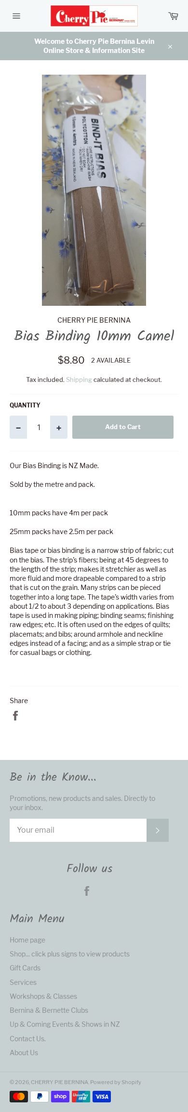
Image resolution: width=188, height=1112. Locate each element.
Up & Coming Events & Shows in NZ (65, 1024)
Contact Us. (28, 1038)
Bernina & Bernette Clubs (49, 1010)
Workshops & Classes (43, 996)
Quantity (25, 405)
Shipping (79, 379)
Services (23, 982)
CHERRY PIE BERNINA (59, 1082)
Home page (27, 940)
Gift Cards (25, 968)
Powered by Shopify (115, 1082)
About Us (24, 1052)
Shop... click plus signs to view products (70, 954)
